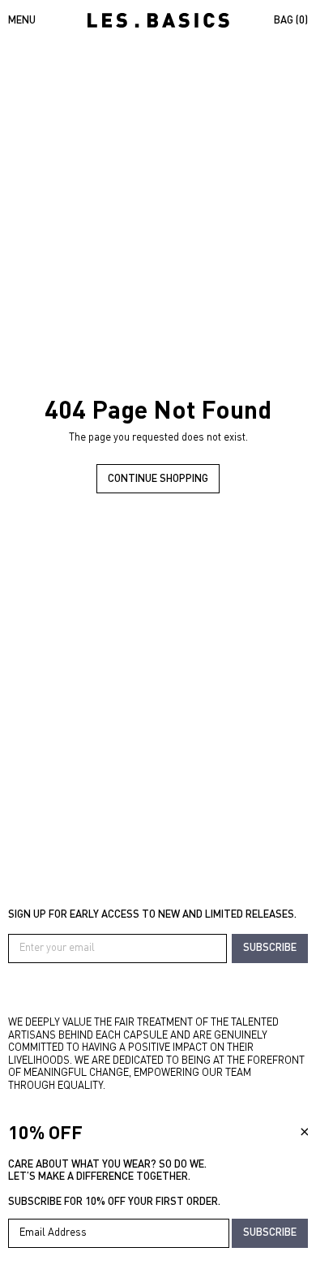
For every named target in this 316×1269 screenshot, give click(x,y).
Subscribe (270, 946)
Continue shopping (158, 477)
